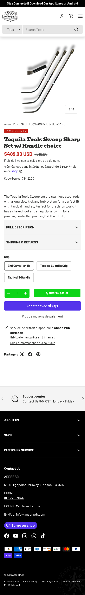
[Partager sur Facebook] (30, 354)
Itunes (59, 3)
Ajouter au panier (57, 293)
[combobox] (42, 29)
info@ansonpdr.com (30, 514)
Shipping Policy (50, 581)
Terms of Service (71, 581)
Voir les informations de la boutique (32, 343)
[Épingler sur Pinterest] (38, 354)
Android (72, 3)
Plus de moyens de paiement (42, 316)
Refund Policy (30, 581)
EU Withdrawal (12, 585)
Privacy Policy (11, 581)
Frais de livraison (15, 160)
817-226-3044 (14, 498)
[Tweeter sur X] (22, 354)
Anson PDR (11, 124)
